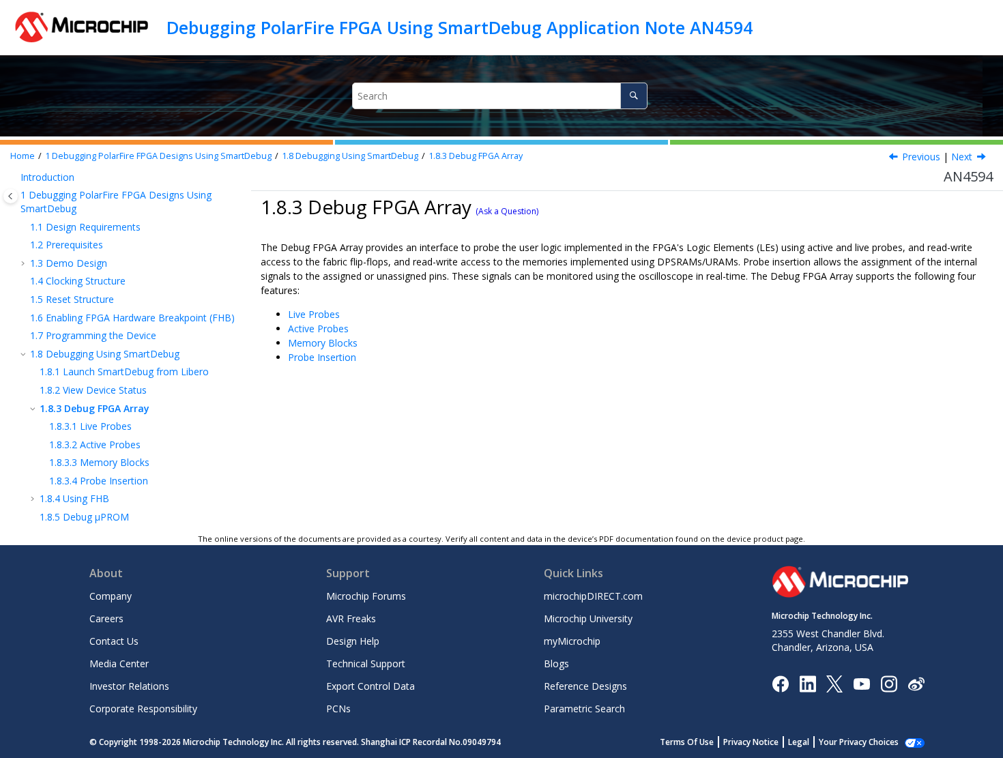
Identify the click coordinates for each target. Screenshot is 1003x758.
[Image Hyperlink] (861, 683)
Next (961, 156)
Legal (798, 742)
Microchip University (588, 618)
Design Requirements (85, 226)
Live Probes (90, 426)
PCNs (338, 708)
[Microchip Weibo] (916, 683)
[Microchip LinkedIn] (807, 682)
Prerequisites (66, 244)
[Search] (633, 96)
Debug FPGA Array (475, 156)
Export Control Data (370, 686)
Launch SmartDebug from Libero (124, 371)
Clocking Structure (78, 280)
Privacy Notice (751, 742)
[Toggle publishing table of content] (10, 196)
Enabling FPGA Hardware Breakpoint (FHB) (132, 317)
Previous (921, 156)
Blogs (556, 663)
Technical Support (365, 663)
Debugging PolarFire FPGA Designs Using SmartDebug (158, 156)
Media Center (119, 663)
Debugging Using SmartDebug (350, 156)
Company (110, 595)
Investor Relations (129, 686)
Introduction (47, 177)
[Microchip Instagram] (888, 682)
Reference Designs (585, 686)
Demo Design (68, 263)
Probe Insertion (98, 480)
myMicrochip (572, 641)
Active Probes (95, 444)
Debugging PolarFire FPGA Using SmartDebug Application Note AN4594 (459, 27)
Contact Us (114, 641)
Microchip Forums (366, 595)
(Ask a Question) (507, 211)
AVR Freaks (351, 618)
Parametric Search (584, 708)
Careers (106, 618)
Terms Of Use (687, 742)
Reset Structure (72, 299)
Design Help (352, 641)
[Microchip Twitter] (834, 682)
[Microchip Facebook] (780, 682)
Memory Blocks (99, 462)
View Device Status (93, 389)
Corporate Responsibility (143, 708)
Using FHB (74, 498)
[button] (15, 177)
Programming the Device (93, 335)
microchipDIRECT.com (593, 595)
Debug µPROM (84, 516)
